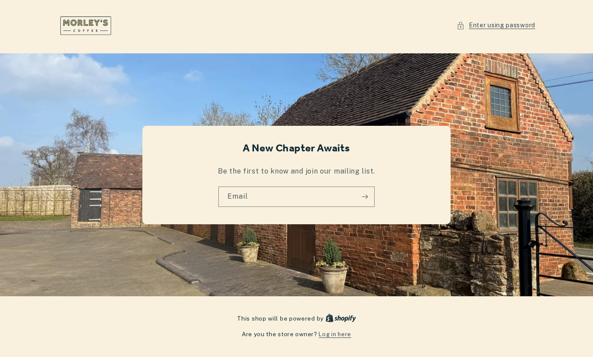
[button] (496, 25)
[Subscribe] (364, 197)
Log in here (335, 334)
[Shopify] (341, 318)
